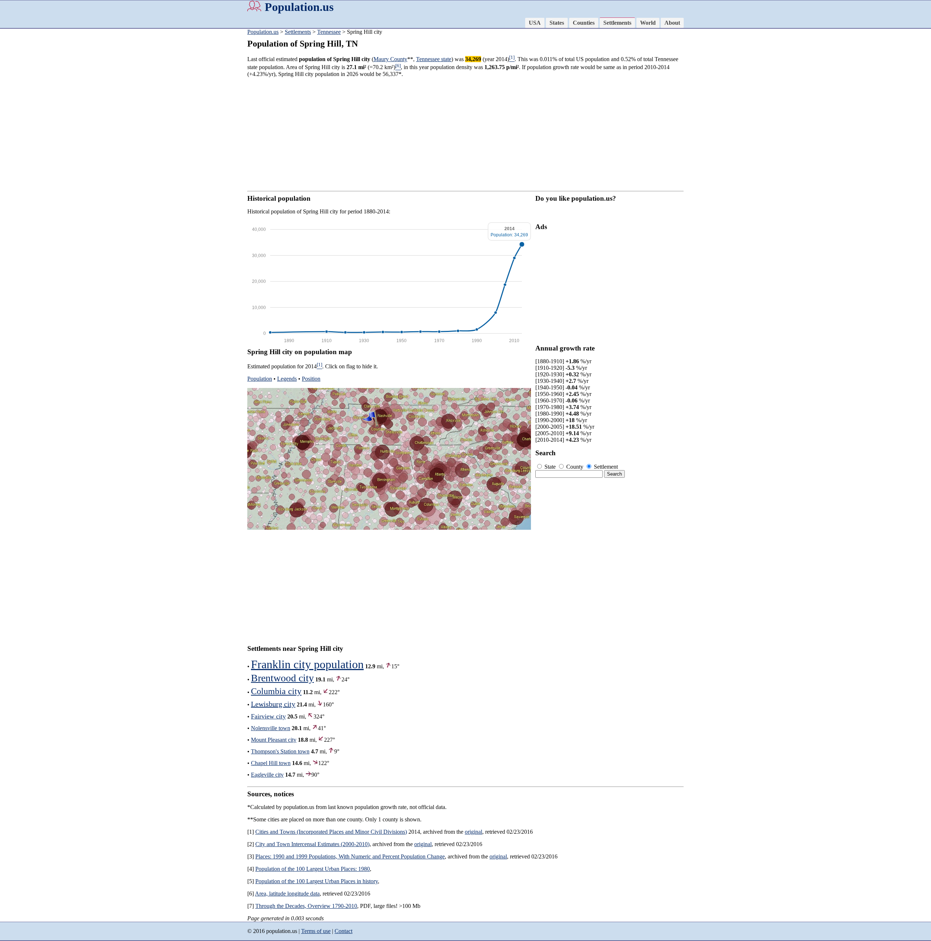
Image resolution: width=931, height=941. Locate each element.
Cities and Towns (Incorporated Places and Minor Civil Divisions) (331, 832)
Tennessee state (433, 59)
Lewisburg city (273, 704)
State (550, 467)
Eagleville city (267, 775)
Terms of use (316, 931)
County (575, 467)
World (648, 23)
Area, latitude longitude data (287, 893)
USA (535, 23)
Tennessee (329, 32)
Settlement (605, 467)
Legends (287, 379)
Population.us (299, 6)
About (672, 23)
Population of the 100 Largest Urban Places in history (316, 881)
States (557, 23)
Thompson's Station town (280, 751)
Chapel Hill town (271, 763)
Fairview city (268, 716)
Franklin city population (307, 664)
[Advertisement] (29, 142)
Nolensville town (270, 728)
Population (259, 379)
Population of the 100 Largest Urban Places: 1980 (312, 869)
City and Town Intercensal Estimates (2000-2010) (312, 844)
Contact (343, 931)
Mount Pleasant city (273, 740)
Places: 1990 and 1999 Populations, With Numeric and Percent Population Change (350, 856)
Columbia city (276, 691)
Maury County (390, 59)
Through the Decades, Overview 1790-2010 (306, 906)
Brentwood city (282, 678)
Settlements (617, 23)
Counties (584, 23)
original (473, 832)
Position (311, 379)
